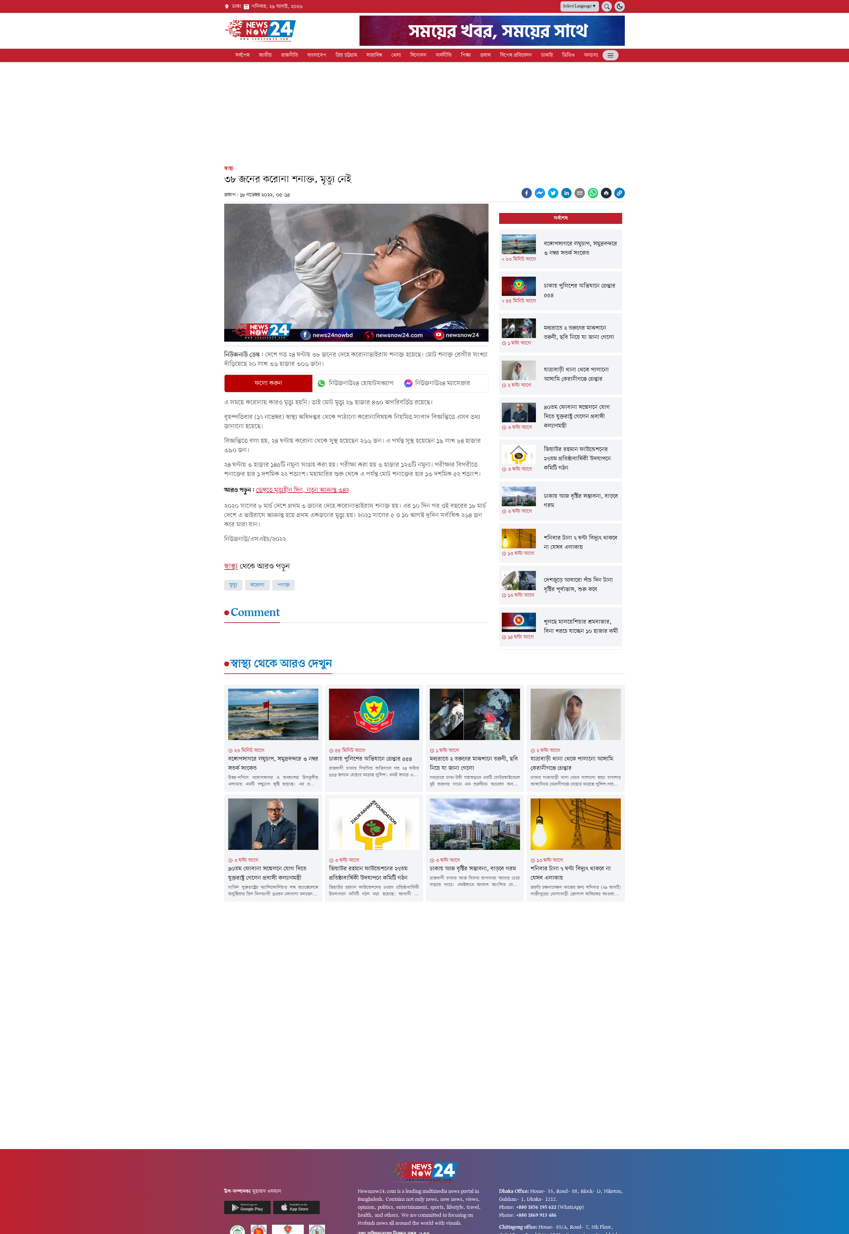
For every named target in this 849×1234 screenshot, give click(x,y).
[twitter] (553, 193)
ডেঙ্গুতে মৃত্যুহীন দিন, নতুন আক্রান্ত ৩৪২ (302, 490)
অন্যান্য (591, 55)
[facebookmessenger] (540, 193)
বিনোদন (418, 55)
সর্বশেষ (242, 55)
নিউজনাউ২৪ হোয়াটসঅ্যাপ (361, 383)
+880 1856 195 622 (536, 1207)
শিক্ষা (466, 55)
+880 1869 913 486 (536, 1215)
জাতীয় (265, 55)
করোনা (257, 585)
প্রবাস (485, 55)
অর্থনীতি (444, 55)
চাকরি (547, 55)
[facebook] (526, 193)
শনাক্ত (284, 585)
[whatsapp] (593, 193)
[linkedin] (566, 193)
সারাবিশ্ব (374, 55)
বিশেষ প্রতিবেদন (516, 55)
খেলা (396, 55)
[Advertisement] (424, 112)
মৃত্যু (233, 585)
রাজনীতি (289, 55)
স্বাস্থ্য (228, 168)
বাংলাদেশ (316, 55)
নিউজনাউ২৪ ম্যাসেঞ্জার (442, 383)
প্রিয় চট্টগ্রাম (346, 55)
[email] (579, 193)
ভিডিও (568, 55)
